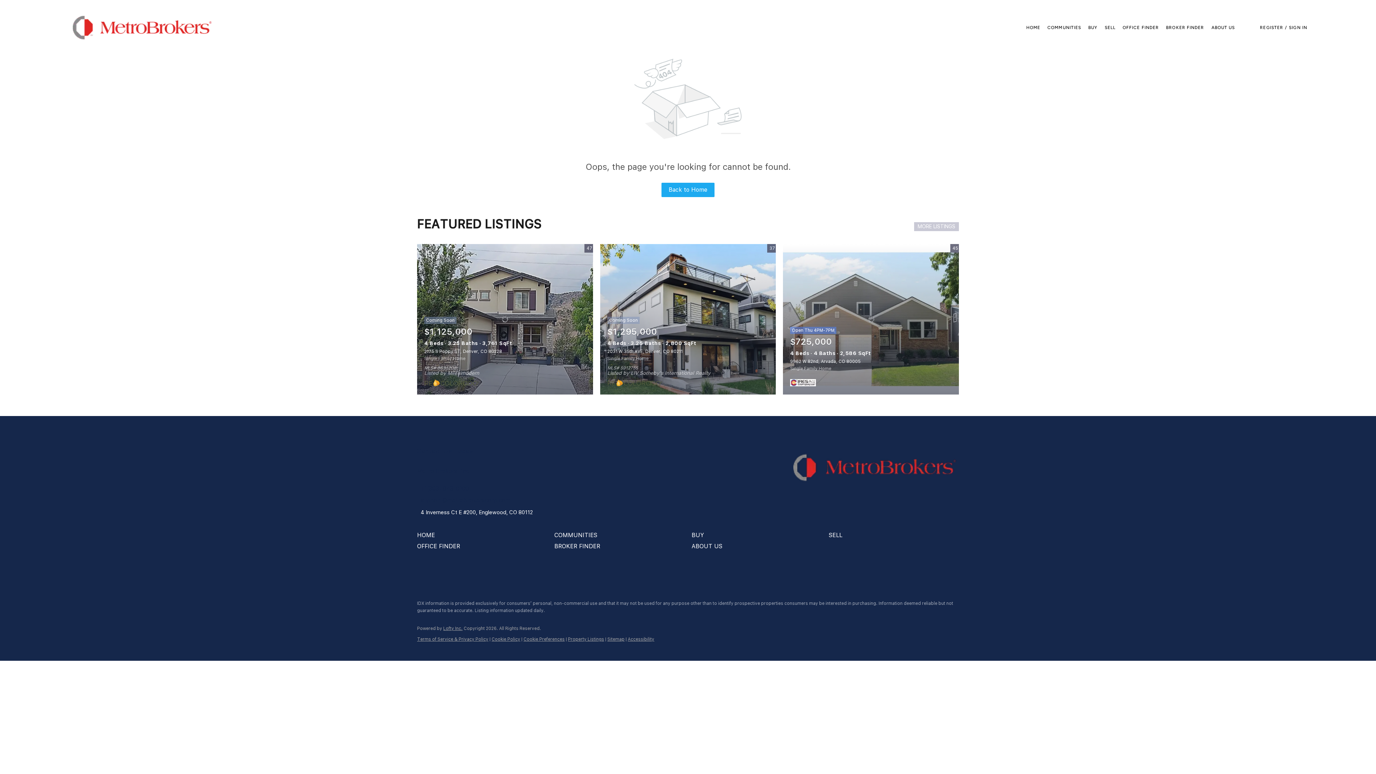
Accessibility (641, 639)
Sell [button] (1110, 27)
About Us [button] (1223, 27)
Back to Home (688, 189)
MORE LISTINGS (936, 226)
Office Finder (1141, 27)
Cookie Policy (506, 639)
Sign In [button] (1298, 27)
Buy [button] (1092, 27)
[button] (142, 27)
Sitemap (616, 639)
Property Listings (586, 639)
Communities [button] (1064, 27)
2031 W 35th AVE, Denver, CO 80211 (645, 351)
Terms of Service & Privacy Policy (452, 639)
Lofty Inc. (453, 628)
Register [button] (1271, 27)
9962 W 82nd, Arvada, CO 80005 (825, 361)
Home (1033, 27)
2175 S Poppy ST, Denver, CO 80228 (463, 351)
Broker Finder (1185, 27)
